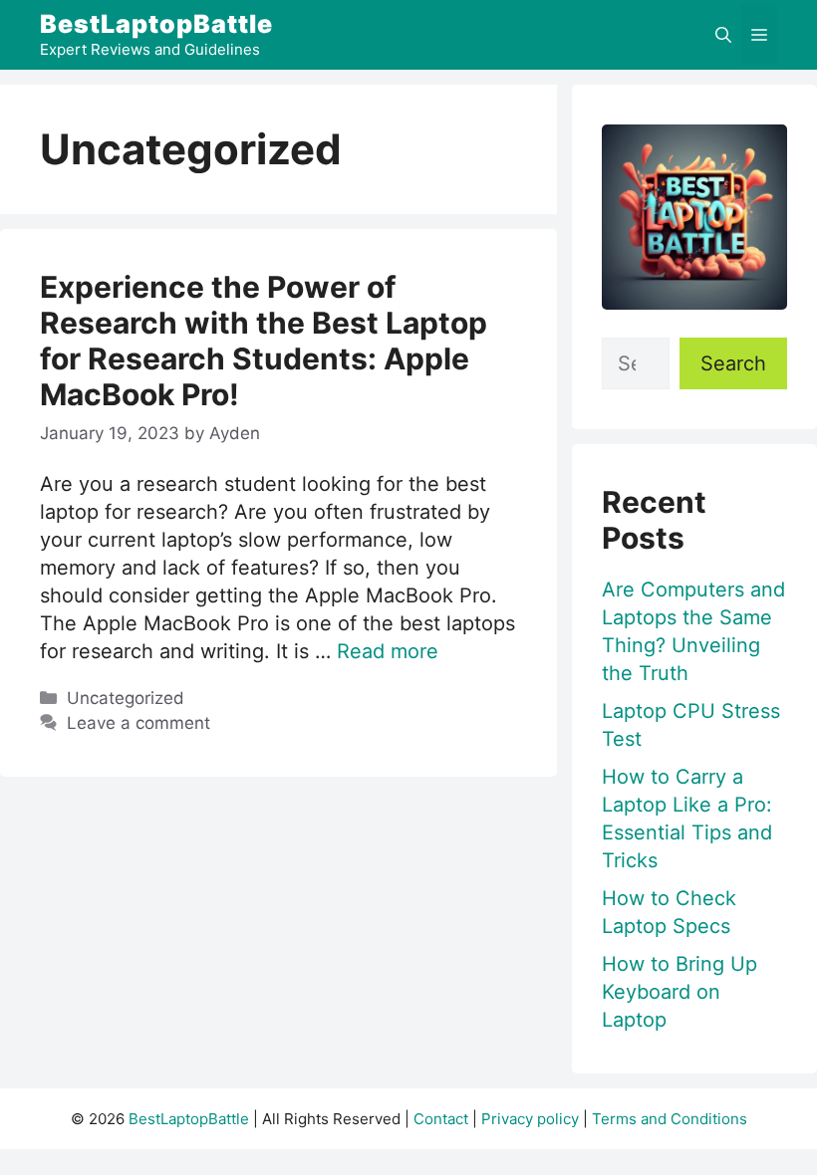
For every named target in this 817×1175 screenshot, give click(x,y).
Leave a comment (138, 723)
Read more (387, 651)
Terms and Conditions (669, 1118)
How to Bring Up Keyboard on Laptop (679, 992)
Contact (440, 1118)
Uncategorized (125, 698)
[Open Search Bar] (723, 35)
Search (733, 363)
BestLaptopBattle (156, 24)
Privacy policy (530, 1118)
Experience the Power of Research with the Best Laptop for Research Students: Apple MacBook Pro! (263, 340)
